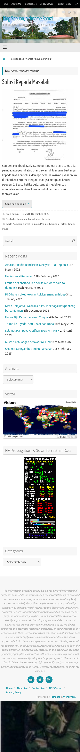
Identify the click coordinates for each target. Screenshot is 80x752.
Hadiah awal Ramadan (19, 276)
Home (5, 3)
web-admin (12, 214)
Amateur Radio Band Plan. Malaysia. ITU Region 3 (36, 265)
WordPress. (69, 696)
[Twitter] (69, 12)
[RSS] (75, 12)
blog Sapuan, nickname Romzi (28, 18)
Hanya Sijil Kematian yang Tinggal (27, 317)
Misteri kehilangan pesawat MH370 (28, 342)
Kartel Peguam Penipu (35, 224)
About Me (16, 3)
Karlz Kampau (14, 224)
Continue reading (15, 204)
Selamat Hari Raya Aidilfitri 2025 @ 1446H (32, 330)
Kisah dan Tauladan (16, 219)
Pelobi (5, 229)
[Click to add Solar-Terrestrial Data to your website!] (40, 538)
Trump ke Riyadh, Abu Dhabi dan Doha (29, 324)
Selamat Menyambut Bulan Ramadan (28, 349)
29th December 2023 (37, 214)
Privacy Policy (64, 3)
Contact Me (31, 3)
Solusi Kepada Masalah (25, 82)
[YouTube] (63, 12)
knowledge (34, 219)
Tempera (55, 696)
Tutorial (46, 219)
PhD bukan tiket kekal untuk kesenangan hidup (35, 294)
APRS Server (46, 3)
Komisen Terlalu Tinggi (62, 224)
